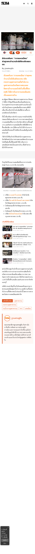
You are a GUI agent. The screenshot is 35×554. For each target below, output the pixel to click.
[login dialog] (32, 3)
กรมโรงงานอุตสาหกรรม (10, 308)
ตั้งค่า (5, 543)
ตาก (21, 308)
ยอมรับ (5, 540)
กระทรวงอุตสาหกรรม (9, 305)
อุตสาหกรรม (18, 301)
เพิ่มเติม (5, 537)
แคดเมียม (28, 308)
